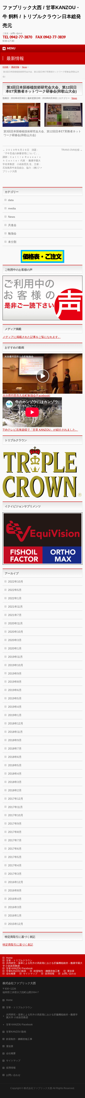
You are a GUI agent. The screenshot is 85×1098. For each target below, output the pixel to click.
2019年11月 (15, 656)
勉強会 (12, 233)
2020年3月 (15, 640)
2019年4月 (15, 706)
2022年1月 (15, 598)
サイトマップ (30, 973)
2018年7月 (15, 748)
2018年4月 (15, 773)
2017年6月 (15, 848)
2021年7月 (15, 615)
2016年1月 (15, 915)
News (74, 98)
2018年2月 (15, 790)
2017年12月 (15, 798)
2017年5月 (15, 857)
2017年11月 (15, 807)
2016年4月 (15, 898)
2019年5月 (15, 698)
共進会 (12, 225)
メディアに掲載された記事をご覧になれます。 (32, 337)
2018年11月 (15, 731)
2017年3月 (15, 873)
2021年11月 (15, 606)
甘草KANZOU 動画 (16, 971)
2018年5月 (15, 765)
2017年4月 (15, 865)
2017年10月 (15, 815)
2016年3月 (15, 907)
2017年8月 (15, 832)
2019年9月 (15, 673)
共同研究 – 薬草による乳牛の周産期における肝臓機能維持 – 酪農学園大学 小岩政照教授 (42, 964)
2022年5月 (15, 589)
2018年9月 (15, 740)
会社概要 (11, 973)
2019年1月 (15, 715)
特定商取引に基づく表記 (18, 944)
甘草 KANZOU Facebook (19, 968)
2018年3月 (15, 782)
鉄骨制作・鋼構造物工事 (47, 971)
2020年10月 (15, 631)
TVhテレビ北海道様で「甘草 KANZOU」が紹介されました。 (40, 429)
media (12, 208)
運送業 (70, 971)
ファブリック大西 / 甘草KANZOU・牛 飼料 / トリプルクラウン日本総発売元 (42, 16)
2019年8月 (15, 681)
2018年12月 (15, 723)
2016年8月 (15, 890)
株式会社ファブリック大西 (38, 1088)
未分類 (12, 241)
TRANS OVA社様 (71, 149)
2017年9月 (15, 823)
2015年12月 (15, 923)
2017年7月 (15, 840)
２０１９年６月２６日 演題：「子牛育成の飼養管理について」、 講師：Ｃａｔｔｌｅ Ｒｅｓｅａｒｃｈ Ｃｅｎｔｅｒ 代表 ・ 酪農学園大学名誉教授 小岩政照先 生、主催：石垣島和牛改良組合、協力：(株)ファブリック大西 (22, 160)
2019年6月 (15, 690)
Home (9, 957)
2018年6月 (15, 756)
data (11, 200)
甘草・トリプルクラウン (19, 960)
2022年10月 (15, 581)
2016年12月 (15, 882)
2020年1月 (15, 648)
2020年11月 (15, 623)
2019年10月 (15, 665)
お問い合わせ (69, 973)
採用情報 (49, 973)
